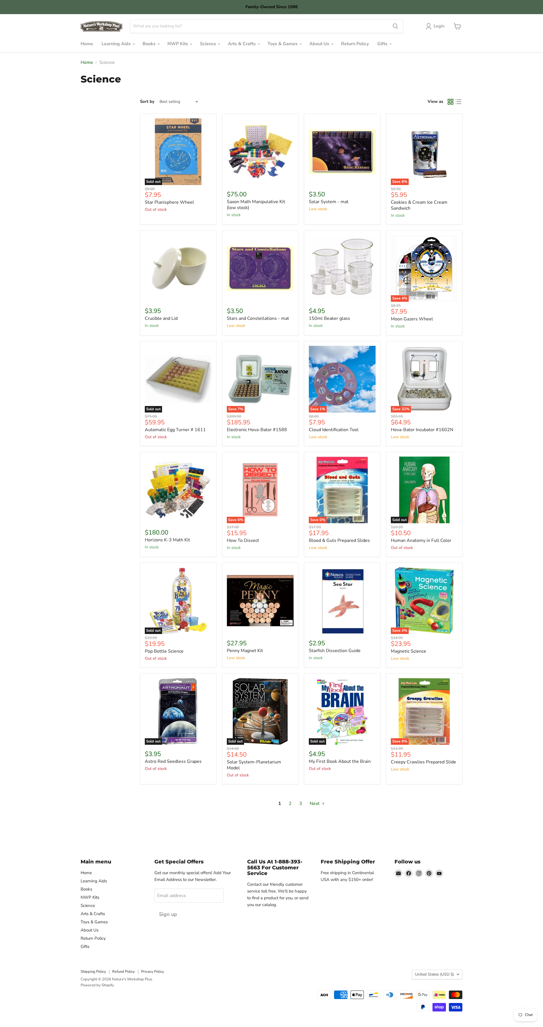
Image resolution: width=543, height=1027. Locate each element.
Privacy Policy (152, 971)
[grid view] (450, 102)
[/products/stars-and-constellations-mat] (260, 268)
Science (208, 44)
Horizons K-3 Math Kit (167, 540)
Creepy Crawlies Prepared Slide (423, 762)
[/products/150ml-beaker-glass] (342, 268)
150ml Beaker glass (329, 318)
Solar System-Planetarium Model (254, 765)
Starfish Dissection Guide (335, 651)
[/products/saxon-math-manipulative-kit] (260, 151)
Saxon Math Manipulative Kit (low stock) (256, 205)
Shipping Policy (93, 971)
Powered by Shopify (97, 985)
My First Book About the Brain (340, 761)
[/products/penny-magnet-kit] (260, 600)
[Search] (395, 26)
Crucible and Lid (161, 318)
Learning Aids (117, 44)
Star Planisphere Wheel (169, 202)
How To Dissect (243, 540)
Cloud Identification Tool (334, 430)
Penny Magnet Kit (245, 651)
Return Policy (355, 44)
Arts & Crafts (242, 44)
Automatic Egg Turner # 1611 (175, 430)
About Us (319, 44)
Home (87, 44)
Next (315, 803)
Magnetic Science (408, 651)
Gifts (383, 44)
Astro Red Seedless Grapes (173, 761)
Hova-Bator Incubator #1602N (422, 430)
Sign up (168, 914)
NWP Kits (178, 44)
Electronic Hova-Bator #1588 (257, 430)
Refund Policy (123, 971)
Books (150, 44)
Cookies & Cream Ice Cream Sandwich (419, 205)
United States (434, 974)
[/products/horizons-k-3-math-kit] (178, 490)
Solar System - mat (328, 202)
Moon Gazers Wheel (412, 319)
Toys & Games (283, 44)
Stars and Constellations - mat (258, 318)
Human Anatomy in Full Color (421, 540)
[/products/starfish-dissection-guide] (342, 600)
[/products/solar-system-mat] (342, 151)
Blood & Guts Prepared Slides (339, 540)
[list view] (458, 102)
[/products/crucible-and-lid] (178, 268)
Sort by (147, 101)
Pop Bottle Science (164, 651)
